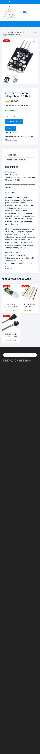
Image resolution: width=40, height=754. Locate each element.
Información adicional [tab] (16, 160)
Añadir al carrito (14, 121)
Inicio (4, 32)
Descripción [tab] (11, 155)
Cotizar (10, 128)
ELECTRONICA (12, 32)
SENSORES (23, 32)
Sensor (15, 140)
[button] (34, 42)
